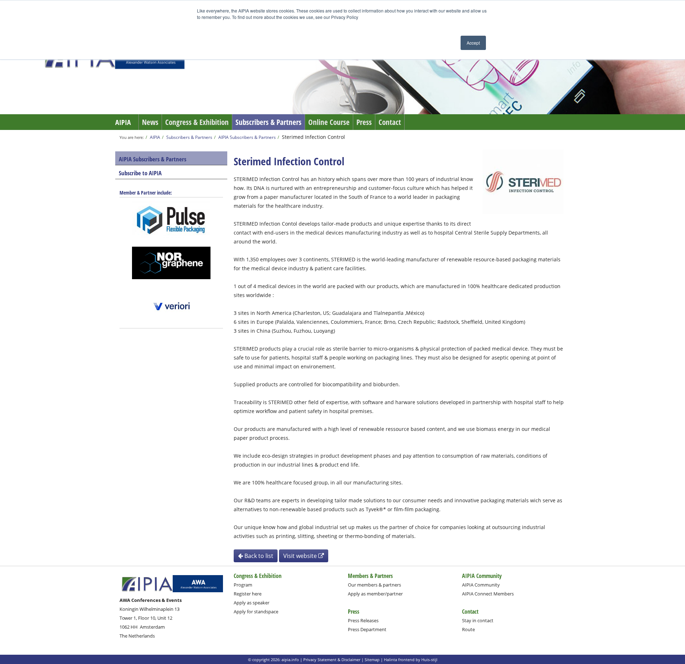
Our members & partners (374, 585)
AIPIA (123, 122)
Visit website (300, 556)
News (150, 122)
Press (364, 122)
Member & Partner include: (146, 192)
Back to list (258, 556)
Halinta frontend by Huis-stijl (410, 659)
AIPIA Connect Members (488, 593)
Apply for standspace (256, 611)
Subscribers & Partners (268, 122)
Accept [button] (473, 43)
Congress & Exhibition (197, 122)
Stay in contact (477, 620)
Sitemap (372, 659)
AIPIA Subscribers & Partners (247, 137)
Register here (248, 593)
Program (243, 585)
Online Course (329, 122)
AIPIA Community (481, 585)
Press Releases (363, 620)
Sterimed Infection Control (313, 137)
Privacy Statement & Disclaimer (331, 659)
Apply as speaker (251, 602)
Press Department (367, 629)
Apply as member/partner (375, 593)
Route (468, 629)
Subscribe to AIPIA (140, 173)
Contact (390, 122)
